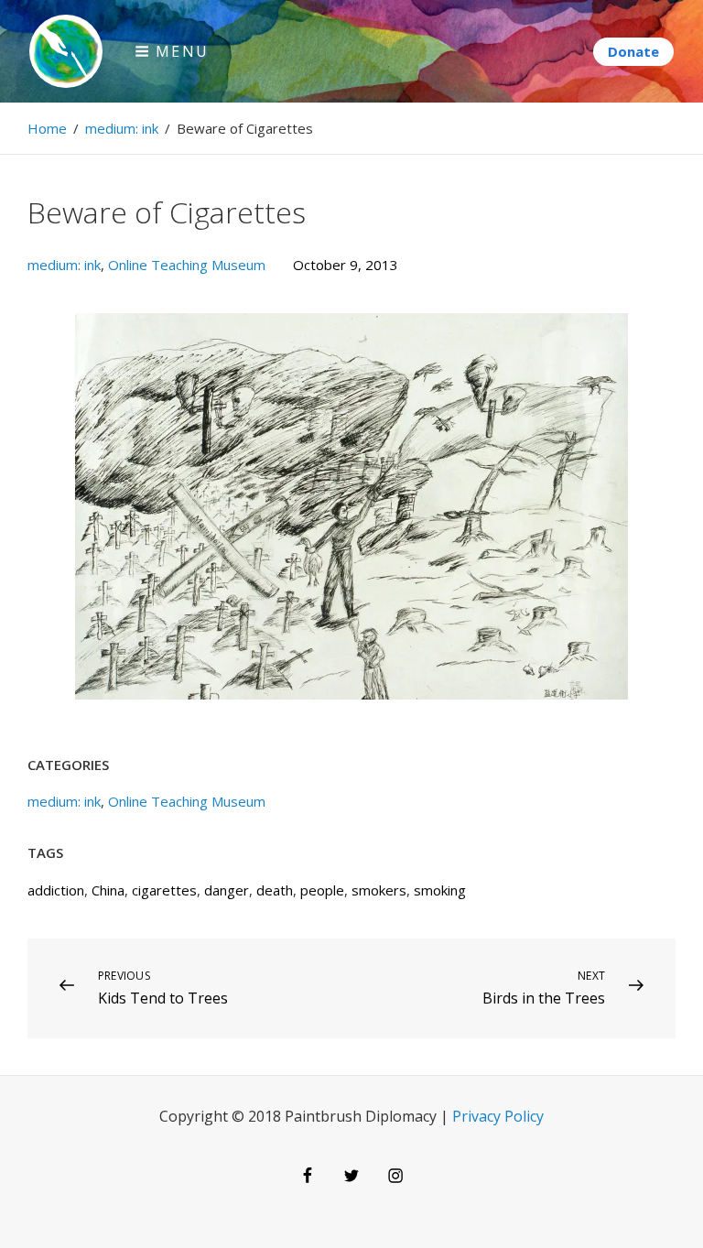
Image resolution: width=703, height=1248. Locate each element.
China (108, 890)
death (274, 890)
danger (226, 890)
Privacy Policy (498, 1116)
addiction (55, 890)
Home (47, 128)
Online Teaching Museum (186, 264)
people (322, 890)
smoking (440, 890)
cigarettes (164, 890)
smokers (379, 890)
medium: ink (121, 128)
